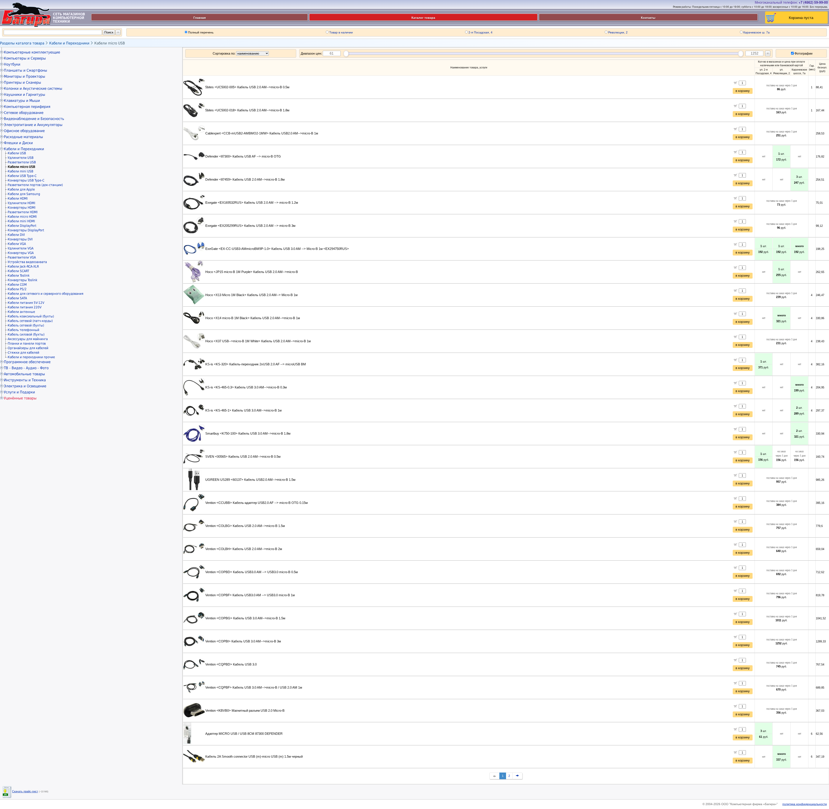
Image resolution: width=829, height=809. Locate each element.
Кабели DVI (16, 235)
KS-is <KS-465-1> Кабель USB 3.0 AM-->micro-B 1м (243, 410)
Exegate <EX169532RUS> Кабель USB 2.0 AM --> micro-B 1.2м (251, 202)
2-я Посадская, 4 (480, 32)
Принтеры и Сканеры (22, 82)
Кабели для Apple (21, 189)
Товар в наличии (341, 32)
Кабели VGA (17, 244)
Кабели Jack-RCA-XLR (23, 266)
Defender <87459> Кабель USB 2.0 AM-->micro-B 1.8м (245, 179)
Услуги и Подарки (19, 392)
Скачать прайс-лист (25, 791)
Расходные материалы (23, 137)
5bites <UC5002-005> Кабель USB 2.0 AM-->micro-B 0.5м (247, 87)
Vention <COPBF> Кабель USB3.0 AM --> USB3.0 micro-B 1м (250, 595)
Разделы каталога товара (22, 43)
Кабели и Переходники (69, 43)
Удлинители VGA (20, 248)
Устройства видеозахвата (27, 262)
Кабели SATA (17, 298)
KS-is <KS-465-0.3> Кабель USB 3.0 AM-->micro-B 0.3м (246, 387)
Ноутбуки (12, 64)
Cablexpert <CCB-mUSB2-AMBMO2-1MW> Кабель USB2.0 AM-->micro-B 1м (261, 133)
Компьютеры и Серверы (25, 58)
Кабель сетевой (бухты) (26, 325)
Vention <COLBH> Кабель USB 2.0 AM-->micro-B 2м (243, 549)
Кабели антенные (21, 312)
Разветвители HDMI (23, 212)
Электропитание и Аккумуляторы (33, 125)
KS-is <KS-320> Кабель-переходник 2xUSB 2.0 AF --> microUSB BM (255, 364)
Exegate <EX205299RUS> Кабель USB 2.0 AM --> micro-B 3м (250, 225)
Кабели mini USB (20, 171)
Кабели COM (17, 285)
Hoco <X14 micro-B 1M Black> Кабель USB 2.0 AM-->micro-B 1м (252, 318)
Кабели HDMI (18, 198)
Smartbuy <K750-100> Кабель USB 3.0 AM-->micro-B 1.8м (247, 433)
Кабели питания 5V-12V (26, 303)
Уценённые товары (20, 398)
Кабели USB (17, 153)
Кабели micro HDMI (22, 217)
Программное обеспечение (27, 362)
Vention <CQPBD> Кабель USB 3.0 (231, 664)
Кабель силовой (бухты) (26, 334)
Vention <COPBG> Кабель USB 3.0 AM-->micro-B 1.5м (245, 618)
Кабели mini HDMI (21, 221)
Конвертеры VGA (21, 253)
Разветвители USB (22, 162)
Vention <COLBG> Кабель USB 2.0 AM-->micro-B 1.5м (245, 526)
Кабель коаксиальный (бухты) (31, 316)
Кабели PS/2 (17, 289)
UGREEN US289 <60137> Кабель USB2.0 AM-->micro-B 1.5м (250, 479)
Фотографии (803, 53)
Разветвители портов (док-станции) (35, 185)
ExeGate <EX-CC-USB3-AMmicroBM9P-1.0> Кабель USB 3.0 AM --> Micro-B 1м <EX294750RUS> (277, 249)
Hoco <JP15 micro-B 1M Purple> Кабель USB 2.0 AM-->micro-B (251, 272)
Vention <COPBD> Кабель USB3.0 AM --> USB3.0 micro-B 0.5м (251, 572)
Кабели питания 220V (24, 307)
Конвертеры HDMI (21, 208)
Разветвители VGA (22, 257)
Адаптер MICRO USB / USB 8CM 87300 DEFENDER (244, 733)
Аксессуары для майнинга (28, 339)
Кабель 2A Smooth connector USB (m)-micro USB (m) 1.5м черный (254, 756)
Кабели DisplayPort (22, 226)
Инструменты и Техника (25, 380)
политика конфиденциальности (804, 804)
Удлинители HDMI (21, 203)
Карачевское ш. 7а (756, 32)
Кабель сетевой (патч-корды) (30, 321)
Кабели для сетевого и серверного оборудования (45, 294)
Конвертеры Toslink (22, 280)
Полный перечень (201, 32)
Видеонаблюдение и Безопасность (34, 119)
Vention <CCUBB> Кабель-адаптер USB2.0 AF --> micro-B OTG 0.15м (256, 503)
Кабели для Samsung (24, 194)
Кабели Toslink (19, 276)
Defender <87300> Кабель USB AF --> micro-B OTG (243, 156)
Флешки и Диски (18, 143)
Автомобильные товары (24, 374)
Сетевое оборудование (23, 112)
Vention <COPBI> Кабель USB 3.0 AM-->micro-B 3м (243, 641)
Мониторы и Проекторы (24, 76)
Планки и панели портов (27, 343)
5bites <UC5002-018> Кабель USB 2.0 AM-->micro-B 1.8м (247, 110)
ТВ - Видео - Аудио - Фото (26, 368)
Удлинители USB (20, 158)
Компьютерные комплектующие (32, 52)
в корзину (743, 91)
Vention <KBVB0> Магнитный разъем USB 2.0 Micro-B (245, 710)
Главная (199, 17)
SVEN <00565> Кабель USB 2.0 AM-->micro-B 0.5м (242, 456)
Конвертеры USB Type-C (26, 180)
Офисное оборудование (24, 131)
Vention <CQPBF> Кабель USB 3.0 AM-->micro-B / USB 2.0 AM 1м (253, 687)
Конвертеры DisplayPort (26, 230)
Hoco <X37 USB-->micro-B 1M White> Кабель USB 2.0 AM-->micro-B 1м (258, 341)
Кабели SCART (18, 271)
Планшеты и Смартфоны (25, 70)
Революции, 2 (618, 32)
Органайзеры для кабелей (28, 348)
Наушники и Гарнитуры (24, 94)
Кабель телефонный (23, 330)
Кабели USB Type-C (22, 176)
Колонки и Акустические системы (33, 88)
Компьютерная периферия (27, 106)
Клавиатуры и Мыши (22, 100)
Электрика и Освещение (25, 386)
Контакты (648, 17)
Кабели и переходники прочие (31, 357)
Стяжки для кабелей (23, 353)
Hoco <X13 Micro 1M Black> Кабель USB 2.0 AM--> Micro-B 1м (251, 295)
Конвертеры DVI (20, 239)
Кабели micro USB (109, 43)
